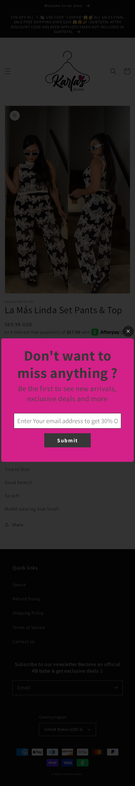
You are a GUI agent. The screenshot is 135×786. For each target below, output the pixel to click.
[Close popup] (128, 331)
